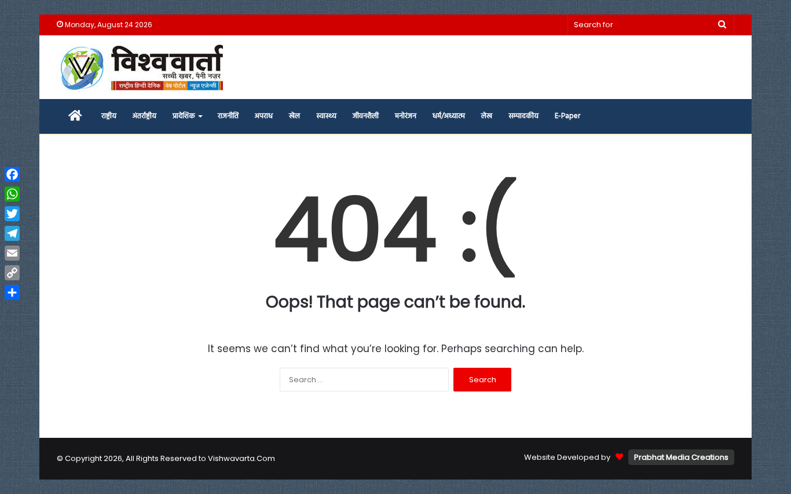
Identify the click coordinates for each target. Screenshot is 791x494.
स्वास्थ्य (326, 116)
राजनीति (228, 116)
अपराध (264, 116)
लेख (486, 116)
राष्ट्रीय (108, 116)
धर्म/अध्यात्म (449, 116)
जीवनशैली (366, 116)
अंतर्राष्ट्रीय (144, 116)
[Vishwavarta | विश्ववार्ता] (143, 67)
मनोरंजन (405, 116)
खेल (294, 116)
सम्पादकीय (523, 116)
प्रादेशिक (184, 116)
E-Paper (567, 116)
